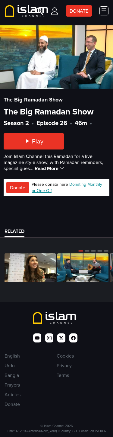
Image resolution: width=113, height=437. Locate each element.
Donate (17, 187)
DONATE (79, 11)
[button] (80, 251)
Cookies (65, 355)
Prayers (12, 384)
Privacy (64, 365)
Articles (12, 394)
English (12, 355)
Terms (63, 375)
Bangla (12, 375)
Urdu (10, 365)
